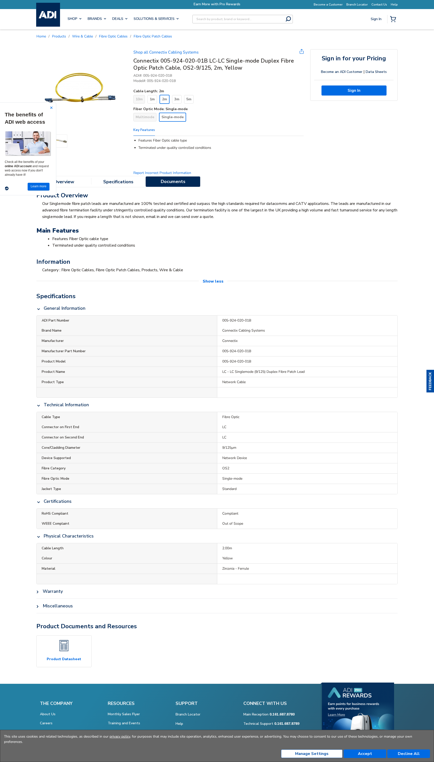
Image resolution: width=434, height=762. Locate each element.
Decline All (409, 753)
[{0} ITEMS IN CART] (394, 19)
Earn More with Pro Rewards (217, 4)
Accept (365, 753)
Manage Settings (312, 753)
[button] (430, 381)
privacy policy (120, 736)
